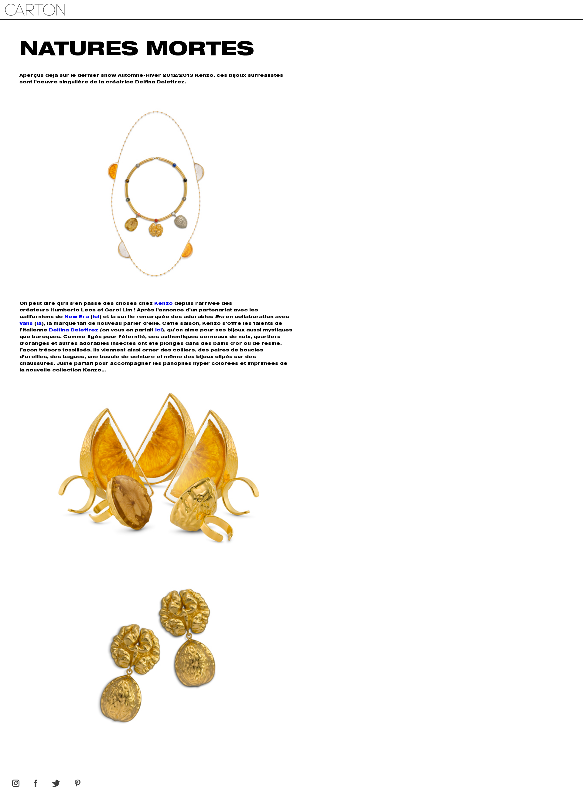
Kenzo (163, 304)
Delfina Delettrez (73, 330)
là (39, 324)
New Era (76, 317)
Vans (26, 324)
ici (96, 317)
